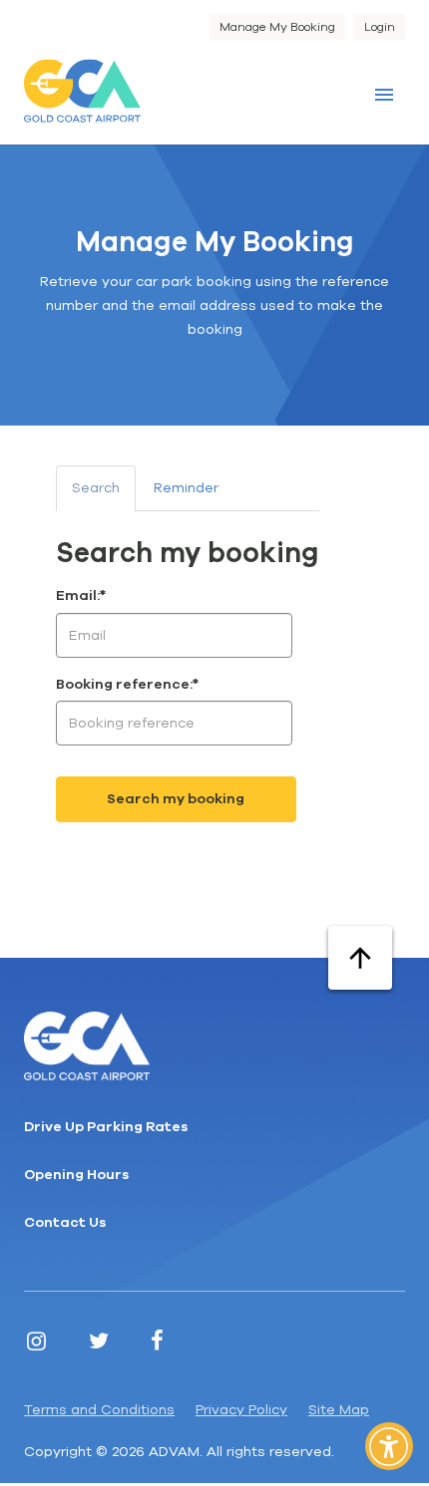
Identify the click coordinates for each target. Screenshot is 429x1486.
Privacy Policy (241, 1409)
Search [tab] (96, 487)
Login (379, 27)
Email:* (81, 595)
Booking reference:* (127, 684)
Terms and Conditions (99, 1409)
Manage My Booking (277, 27)
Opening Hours (76, 1174)
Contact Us (65, 1222)
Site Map (338, 1409)
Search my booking (175, 798)
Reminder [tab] (186, 487)
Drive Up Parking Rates (106, 1126)
